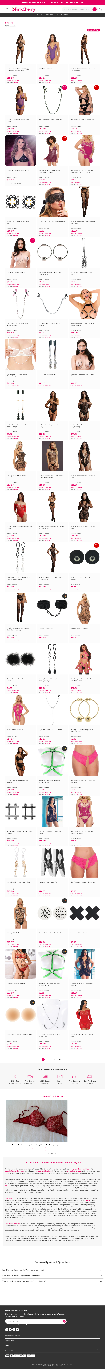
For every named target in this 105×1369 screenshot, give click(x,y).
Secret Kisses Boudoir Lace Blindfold (52, 222)
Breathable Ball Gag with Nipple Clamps (82, 375)
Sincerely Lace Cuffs (46, 628)
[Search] (94, 9)
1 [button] (49, 1154)
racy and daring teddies (80, 1169)
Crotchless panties (12, 1224)
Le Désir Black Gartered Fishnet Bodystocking (82, 426)
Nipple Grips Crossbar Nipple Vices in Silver (19, 832)
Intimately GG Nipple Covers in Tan (19, 1034)
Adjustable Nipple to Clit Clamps (50, 730)
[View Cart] (100, 9)
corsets (88, 1200)
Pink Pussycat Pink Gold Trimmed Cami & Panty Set (82, 832)
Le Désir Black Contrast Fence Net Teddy (83, 477)
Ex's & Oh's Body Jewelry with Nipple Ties (49, 1035)
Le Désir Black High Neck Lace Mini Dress (83, 527)
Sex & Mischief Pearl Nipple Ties (18, 882)
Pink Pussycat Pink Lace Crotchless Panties (83, 883)
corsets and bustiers (44, 1171)
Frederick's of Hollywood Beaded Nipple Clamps (18, 426)
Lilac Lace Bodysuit (45, 69)
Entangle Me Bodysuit (14, 933)
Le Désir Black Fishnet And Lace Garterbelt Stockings (18, 629)
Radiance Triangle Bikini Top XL (18, 170)
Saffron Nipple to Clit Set (16, 984)
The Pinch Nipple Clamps (47, 374)
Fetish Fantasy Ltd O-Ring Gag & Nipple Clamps (82, 324)
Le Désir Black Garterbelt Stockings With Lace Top (51, 527)
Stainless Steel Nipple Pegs (48, 882)
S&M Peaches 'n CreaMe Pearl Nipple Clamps (17, 375)
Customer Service (12, 1336)
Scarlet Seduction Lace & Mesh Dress (82, 1035)
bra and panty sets (74, 1171)
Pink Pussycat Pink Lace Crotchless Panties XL (83, 781)
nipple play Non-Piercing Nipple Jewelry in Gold (82, 731)
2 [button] (52, 1154)
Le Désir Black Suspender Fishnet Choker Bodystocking (50, 477)
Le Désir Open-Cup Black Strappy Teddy (51, 426)
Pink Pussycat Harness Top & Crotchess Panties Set (81, 680)
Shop (7, 1345)
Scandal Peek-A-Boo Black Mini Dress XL (82, 985)
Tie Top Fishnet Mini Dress (16, 476)
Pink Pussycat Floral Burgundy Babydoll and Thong (49, 171)
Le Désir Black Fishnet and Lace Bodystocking (50, 578)
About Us (9, 1350)
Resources (9, 1341)
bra (6, 1186)
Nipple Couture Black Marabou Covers (17, 680)
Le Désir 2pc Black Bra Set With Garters (18, 781)
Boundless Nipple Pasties (80, 933)
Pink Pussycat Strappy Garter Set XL (83, 120)
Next (61, 1059)
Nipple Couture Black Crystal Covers (51, 933)
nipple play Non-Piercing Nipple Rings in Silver (50, 273)
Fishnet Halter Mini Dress (79, 628)
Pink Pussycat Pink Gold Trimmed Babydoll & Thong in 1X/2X (82, 171)
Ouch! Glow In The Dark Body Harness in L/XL (49, 985)
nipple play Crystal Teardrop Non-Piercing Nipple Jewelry (19, 578)
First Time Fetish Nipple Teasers (50, 120)
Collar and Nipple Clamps (16, 272)
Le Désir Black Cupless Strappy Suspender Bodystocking (18, 70)
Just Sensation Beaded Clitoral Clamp (81, 273)
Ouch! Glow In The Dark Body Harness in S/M (49, 781)
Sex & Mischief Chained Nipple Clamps (49, 324)
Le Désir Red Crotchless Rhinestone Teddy (19, 527)
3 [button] (56, 1154)
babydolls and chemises (14, 1171)
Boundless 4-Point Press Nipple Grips (18, 223)
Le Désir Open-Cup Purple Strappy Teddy (19, 120)
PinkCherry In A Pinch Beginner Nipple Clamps (18, 324)
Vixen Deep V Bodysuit (15, 730)
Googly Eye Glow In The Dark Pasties (81, 578)
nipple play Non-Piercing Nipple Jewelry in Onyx (50, 680)
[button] (52, 1270)
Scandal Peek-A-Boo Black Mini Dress (50, 832)
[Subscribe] (64, 1321)
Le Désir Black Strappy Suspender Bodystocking (83, 70)
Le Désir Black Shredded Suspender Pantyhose (83, 223)
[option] (52, 15)
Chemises (9, 1198)
